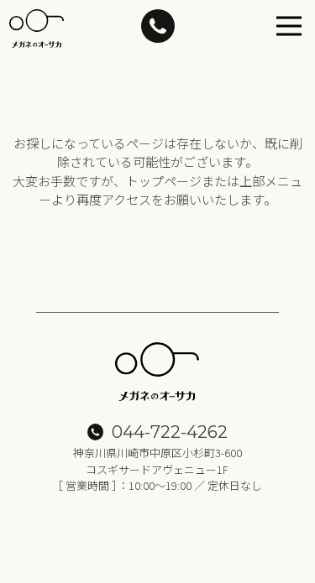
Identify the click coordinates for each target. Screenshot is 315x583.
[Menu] (289, 26)
